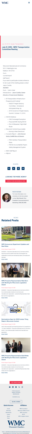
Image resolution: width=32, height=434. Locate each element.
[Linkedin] (12, 387)
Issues (13, 44)
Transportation (19, 44)
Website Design (6, 433)
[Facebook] (16, 387)
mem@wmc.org (15, 396)
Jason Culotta (7, 85)
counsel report (7, 75)
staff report (6, 78)
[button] (9, 168)
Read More (4, 259)
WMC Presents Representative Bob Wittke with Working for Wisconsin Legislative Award (15, 357)
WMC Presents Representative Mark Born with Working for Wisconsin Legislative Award (14, 282)
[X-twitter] (19, 387)
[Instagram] (22, 387)
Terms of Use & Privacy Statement (22, 433)
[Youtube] (9, 387)
